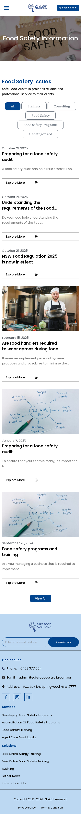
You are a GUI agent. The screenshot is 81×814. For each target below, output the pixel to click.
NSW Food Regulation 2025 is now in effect (29, 259)
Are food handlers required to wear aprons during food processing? (30, 349)
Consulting (62, 106)
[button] (6, 8)
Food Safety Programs (40, 125)
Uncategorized (40, 134)
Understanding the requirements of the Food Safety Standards (28, 208)
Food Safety (40, 115)
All (13, 106)
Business (34, 106)
